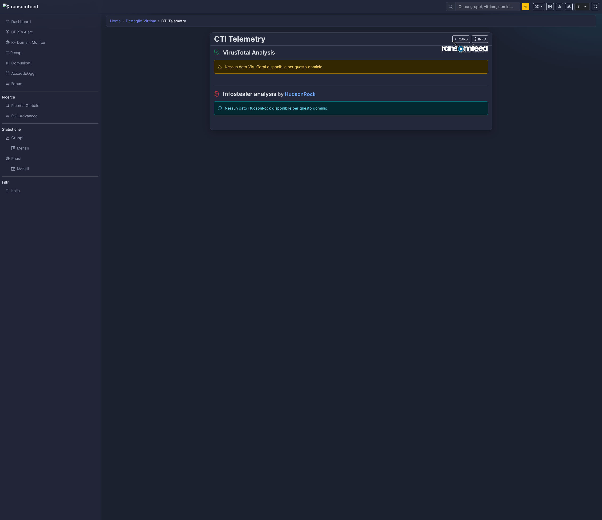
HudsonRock (300, 94)
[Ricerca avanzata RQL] (525, 6)
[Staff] (569, 6)
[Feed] (550, 6)
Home (115, 21)
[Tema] (595, 6)
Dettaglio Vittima (141, 21)
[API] (559, 6)
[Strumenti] (538, 6)
